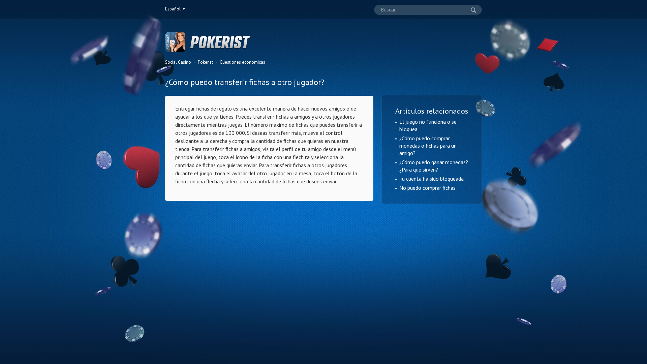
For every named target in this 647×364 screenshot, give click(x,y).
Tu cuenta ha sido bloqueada (431, 178)
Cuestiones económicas (242, 62)
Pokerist (205, 62)
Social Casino (178, 62)
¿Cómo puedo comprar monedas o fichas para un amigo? (428, 145)
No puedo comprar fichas (427, 187)
